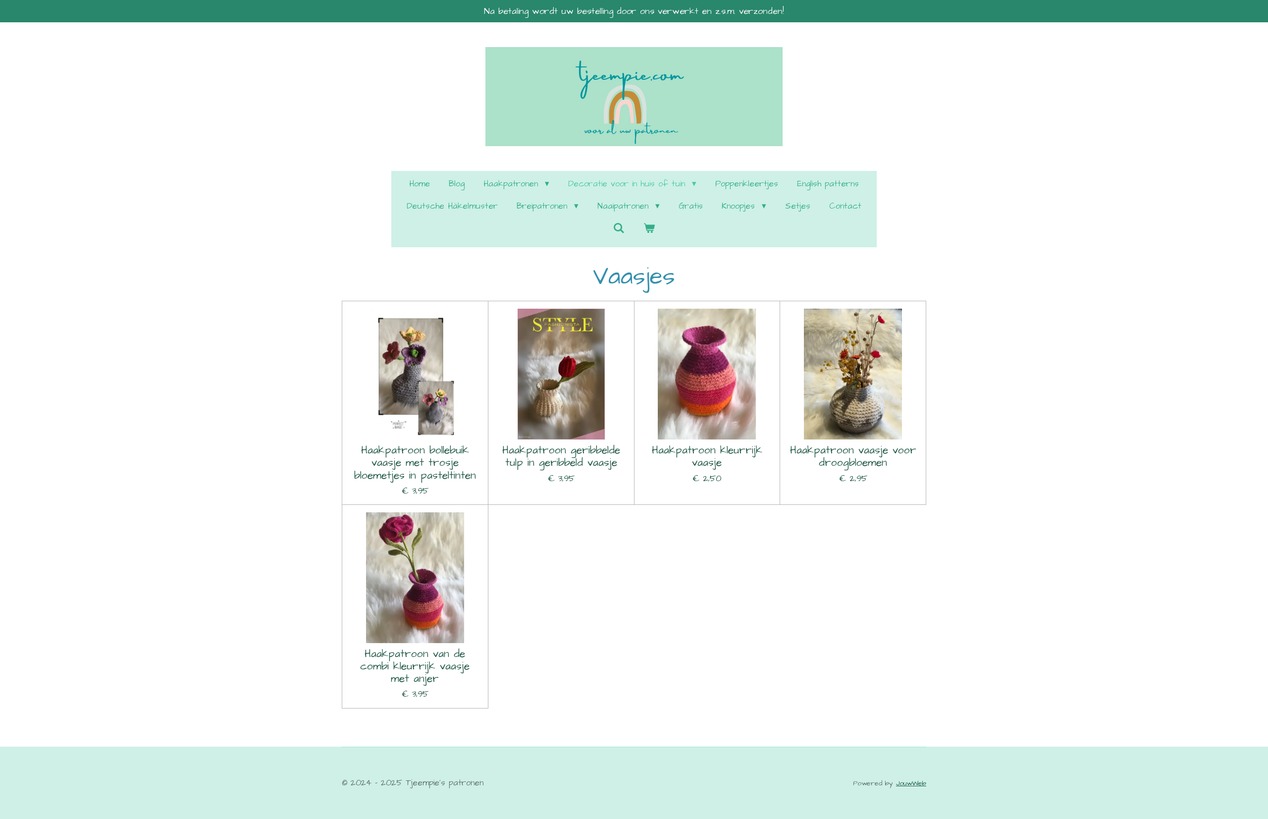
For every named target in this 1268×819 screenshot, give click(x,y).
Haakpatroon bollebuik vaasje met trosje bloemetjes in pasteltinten (415, 463)
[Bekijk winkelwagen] (649, 229)
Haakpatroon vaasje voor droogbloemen (853, 456)
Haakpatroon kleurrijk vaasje (707, 456)
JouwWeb (911, 783)
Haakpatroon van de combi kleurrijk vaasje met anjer (415, 667)
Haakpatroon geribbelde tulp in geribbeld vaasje (561, 456)
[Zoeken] (619, 228)
